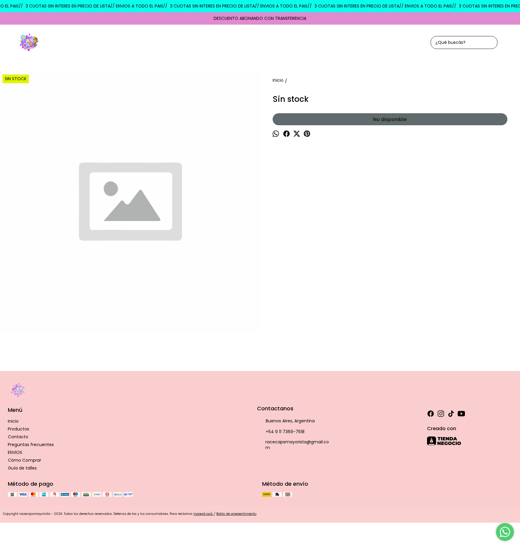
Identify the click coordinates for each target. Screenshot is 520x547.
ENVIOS (15, 452)
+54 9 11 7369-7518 (285, 432)
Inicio (13, 421)
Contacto (18, 437)
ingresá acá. (203, 514)
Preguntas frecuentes (31, 445)
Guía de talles (22, 468)
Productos (18, 429)
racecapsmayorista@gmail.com (297, 445)
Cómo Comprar (24, 460)
